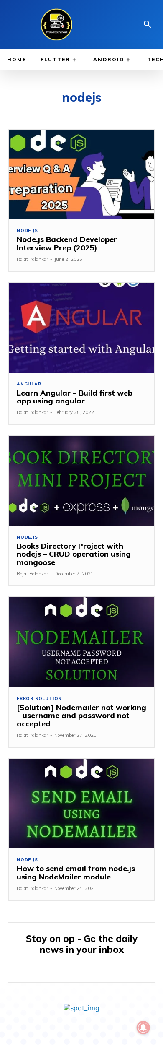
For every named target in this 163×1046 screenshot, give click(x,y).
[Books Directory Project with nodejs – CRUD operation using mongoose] (81, 481)
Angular (29, 384)
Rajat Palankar (32, 259)
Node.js (27, 231)
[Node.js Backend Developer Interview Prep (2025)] (81, 175)
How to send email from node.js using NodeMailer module (76, 873)
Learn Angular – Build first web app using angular (74, 397)
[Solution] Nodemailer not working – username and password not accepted (81, 716)
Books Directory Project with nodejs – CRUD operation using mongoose (74, 554)
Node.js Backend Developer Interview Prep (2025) (67, 243)
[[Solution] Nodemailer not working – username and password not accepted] (81, 642)
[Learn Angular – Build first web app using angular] (81, 328)
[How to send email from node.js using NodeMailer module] (81, 804)
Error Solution (39, 699)
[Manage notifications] (143, 1027)
